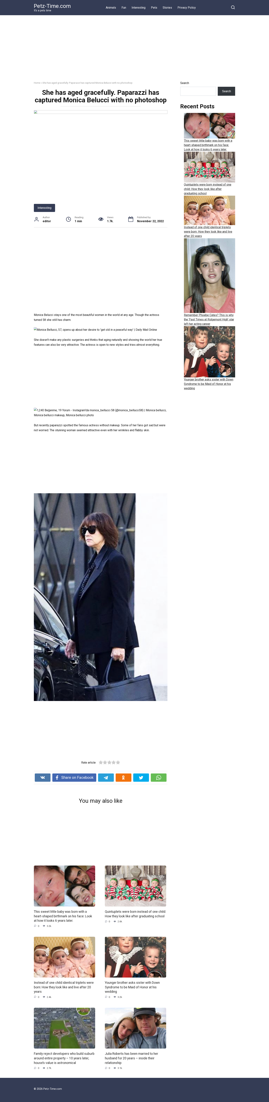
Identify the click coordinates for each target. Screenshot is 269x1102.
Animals (111, 7)
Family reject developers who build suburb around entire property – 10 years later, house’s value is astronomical (64, 1058)
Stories (167, 7)
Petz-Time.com (52, 6)
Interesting (138, 7)
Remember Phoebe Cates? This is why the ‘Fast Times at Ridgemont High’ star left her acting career (209, 319)
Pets (154, 7)
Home (37, 82)
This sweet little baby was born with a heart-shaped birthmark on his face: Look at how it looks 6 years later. (63, 916)
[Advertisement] (134, 51)
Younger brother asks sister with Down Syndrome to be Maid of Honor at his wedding (132, 987)
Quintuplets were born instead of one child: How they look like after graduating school (207, 189)
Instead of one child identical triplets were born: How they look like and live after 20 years (64, 987)
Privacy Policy (187, 7)
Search (184, 83)
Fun (124, 7)
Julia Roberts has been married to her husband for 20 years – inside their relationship (131, 1058)
